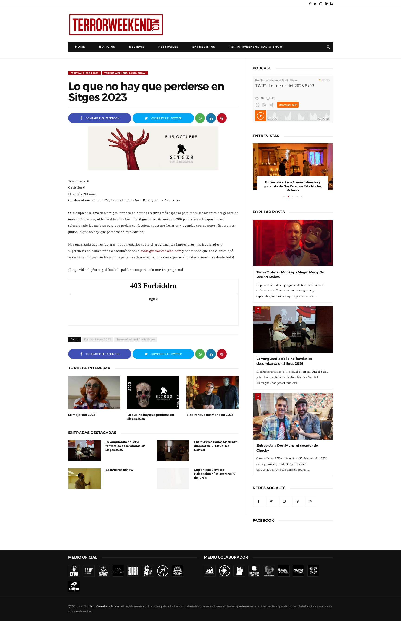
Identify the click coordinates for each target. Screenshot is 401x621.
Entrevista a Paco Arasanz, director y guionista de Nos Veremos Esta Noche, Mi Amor (293, 186)
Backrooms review (119, 469)
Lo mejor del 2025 (81, 414)
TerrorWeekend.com (104, 606)
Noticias (107, 46)
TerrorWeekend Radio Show (256, 46)
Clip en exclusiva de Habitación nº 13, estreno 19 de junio (214, 473)
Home (80, 46)
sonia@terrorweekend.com (161, 250)
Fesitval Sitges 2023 (85, 73)
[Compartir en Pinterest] (222, 117)
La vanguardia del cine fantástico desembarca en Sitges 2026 (125, 445)
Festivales (168, 46)
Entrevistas (203, 46)
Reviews (137, 46)
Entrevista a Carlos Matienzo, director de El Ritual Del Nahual (216, 445)
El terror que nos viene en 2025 (209, 414)
